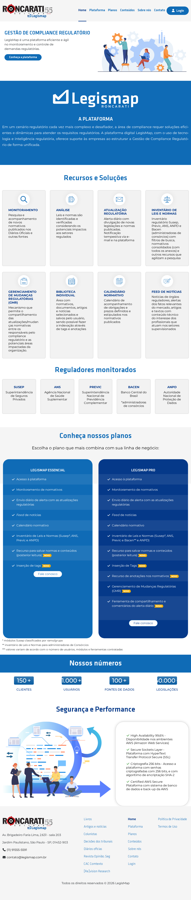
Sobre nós (144, 10)
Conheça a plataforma (23, 57)
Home (82, 10)
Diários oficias (93, 849)
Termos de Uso (167, 826)
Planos (112, 10)
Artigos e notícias (95, 826)
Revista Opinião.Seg (97, 856)
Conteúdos (127, 10)
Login (180, 10)
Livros (88, 819)
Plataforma (97, 10)
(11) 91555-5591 (17, 850)
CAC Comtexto (93, 864)
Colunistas (90, 834)
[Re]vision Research (97, 871)
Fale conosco (47, 574)
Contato (159, 10)
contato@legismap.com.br (26, 857)
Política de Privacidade (172, 819)
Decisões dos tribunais (98, 841)
